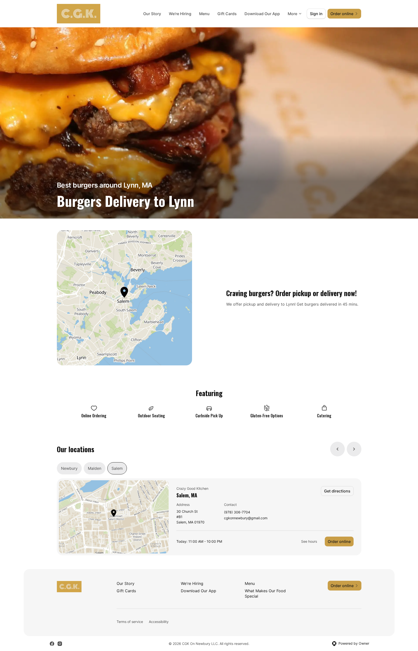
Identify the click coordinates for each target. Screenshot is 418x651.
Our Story (152, 13)
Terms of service (130, 622)
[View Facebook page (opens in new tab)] (52, 644)
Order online (339, 541)
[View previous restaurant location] (337, 449)
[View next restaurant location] (354, 449)
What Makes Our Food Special (265, 593)
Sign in (316, 13)
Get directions (337, 491)
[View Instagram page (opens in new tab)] (60, 644)
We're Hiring (180, 13)
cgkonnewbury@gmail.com (245, 518)
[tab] (69, 468)
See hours (309, 541)
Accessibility (159, 622)
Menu (204, 13)
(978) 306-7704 (237, 512)
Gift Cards (227, 13)
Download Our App (262, 13)
